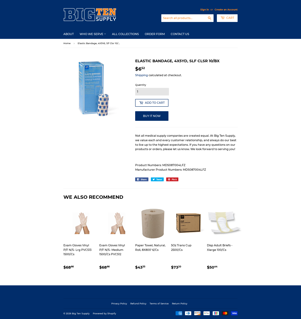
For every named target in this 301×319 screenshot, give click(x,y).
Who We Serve (92, 34)
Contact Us (180, 34)
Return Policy (179, 303)
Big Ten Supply (81, 313)
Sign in (204, 9)
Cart (230, 18)
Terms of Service (159, 303)
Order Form (155, 34)
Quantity (140, 84)
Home (67, 43)
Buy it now (152, 116)
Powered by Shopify (104, 313)
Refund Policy (138, 303)
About (68, 34)
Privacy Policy (119, 303)
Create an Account (226, 9)
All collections (125, 34)
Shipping (141, 75)
